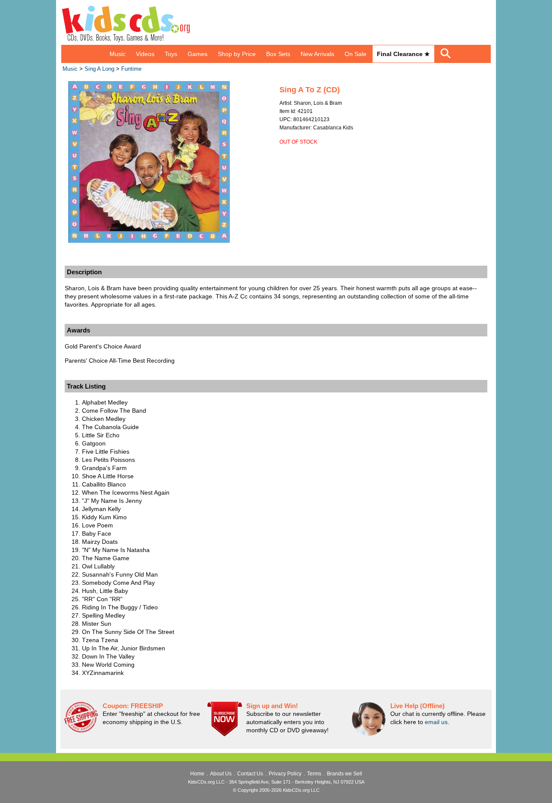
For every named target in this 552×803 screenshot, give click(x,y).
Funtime (131, 69)
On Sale (356, 53)
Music (117, 53)
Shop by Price (237, 53)
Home (197, 774)
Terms (314, 774)
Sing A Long (99, 69)
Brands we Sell (344, 774)
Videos (145, 53)
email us (436, 721)
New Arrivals (317, 53)
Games (197, 53)
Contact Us (250, 774)
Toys (171, 53)
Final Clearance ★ (403, 53)
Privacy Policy (285, 774)
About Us (221, 774)
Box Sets (278, 53)
